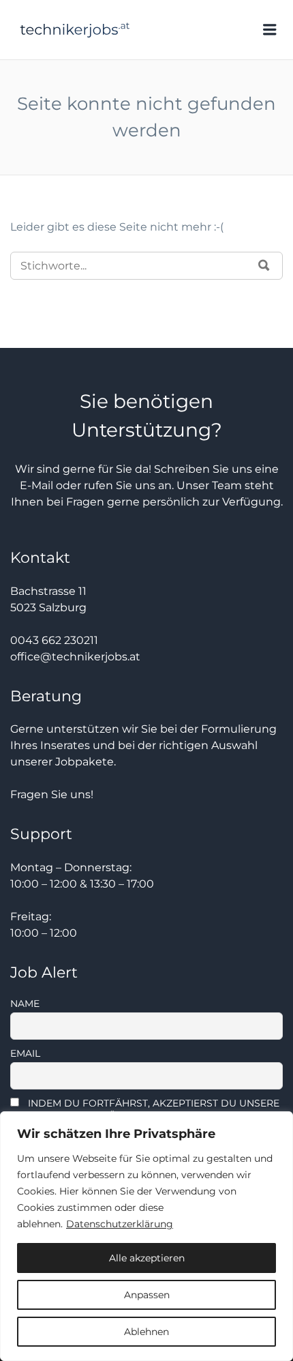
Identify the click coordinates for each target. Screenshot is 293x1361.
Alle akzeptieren (147, 1258)
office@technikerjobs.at (75, 656)
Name (25, 1003)
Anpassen (147, 1295)
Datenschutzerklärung (119, 1224)
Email (25, 1053)
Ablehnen (146, 1332)
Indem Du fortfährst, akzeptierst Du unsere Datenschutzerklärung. (144, 1109)
